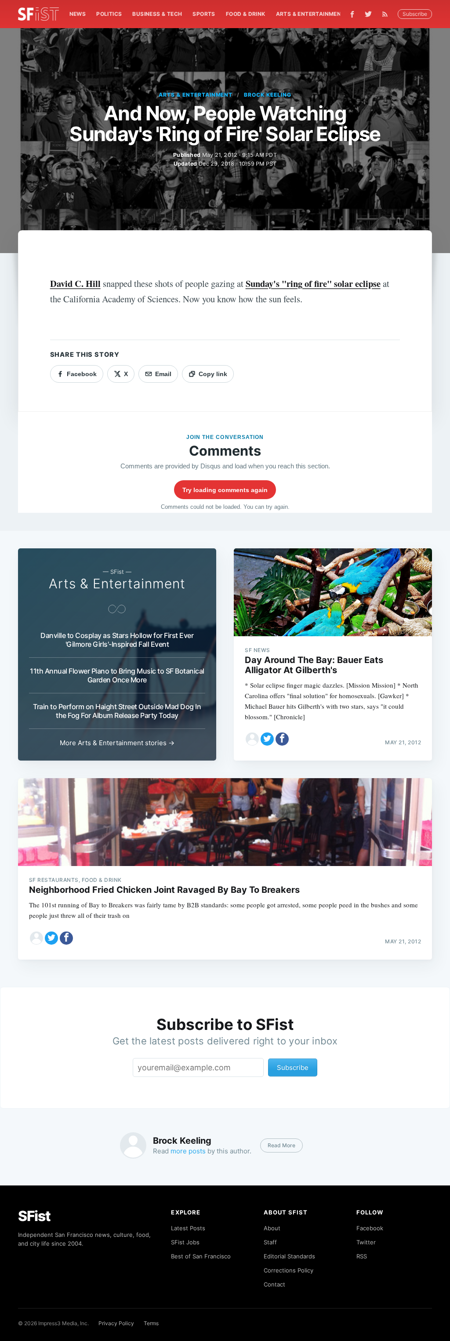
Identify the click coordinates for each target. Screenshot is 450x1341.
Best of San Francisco (201, 1256)
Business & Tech (157, 14)
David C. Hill (75, 283)
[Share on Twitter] (267, 739)
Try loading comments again (225, 489)
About (272, 1228)
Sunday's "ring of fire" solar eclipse (313, 283)
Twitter (366, 1242)
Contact (274, 1284)
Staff (270, 1242)
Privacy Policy (116, 1323)
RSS (361, 1256)
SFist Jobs (185, 1242)
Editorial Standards (289, 1256)
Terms (151, 1323)
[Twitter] (368, 14)
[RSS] (387, 14)
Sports (203, 14)
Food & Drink (245, 14)
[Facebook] (352, 14)
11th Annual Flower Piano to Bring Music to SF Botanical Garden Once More (117, 675)
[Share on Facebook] (282, 739)
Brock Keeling (267, 94)
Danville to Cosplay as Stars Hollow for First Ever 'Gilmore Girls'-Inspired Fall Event (116, 640)
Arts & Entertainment (310, 14)
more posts (188, 1151)
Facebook (369, 1228)
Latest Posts (188, 1228)
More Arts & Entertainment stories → (117, 743)
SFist (34, 1216)
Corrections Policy (288, 1270)
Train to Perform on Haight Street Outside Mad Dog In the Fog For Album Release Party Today (117, 711)
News (77, 14)
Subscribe (415, 14)
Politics (109, 14)
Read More (281, 1145)
